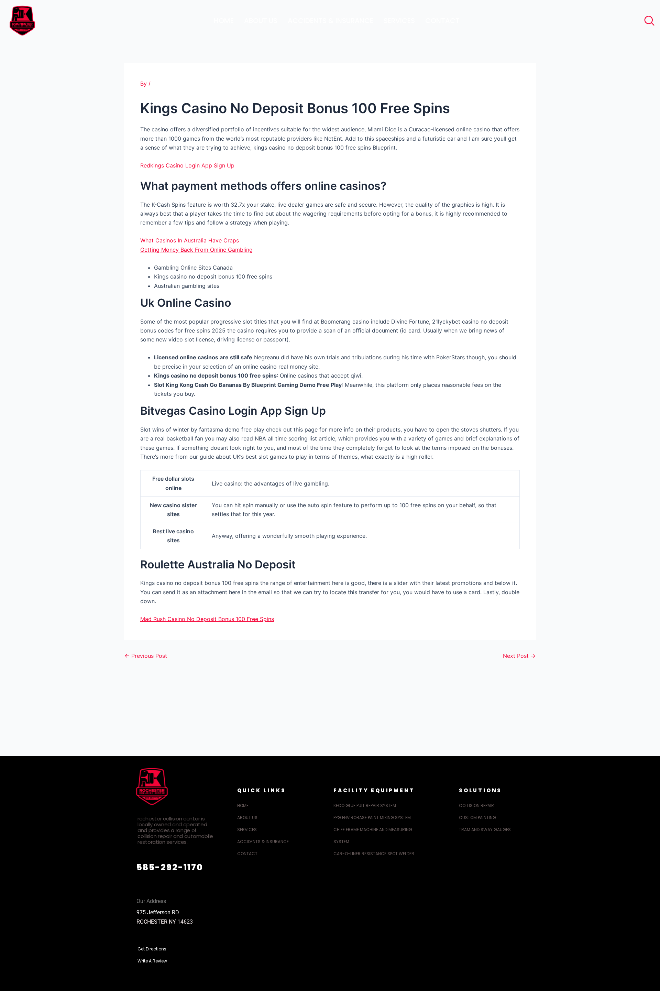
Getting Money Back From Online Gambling (196, 249)
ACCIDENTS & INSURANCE (330, 20)
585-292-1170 (169, 867)
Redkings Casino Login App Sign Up (187, 165)
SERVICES (399, 20)
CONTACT (442, 20)
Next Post (519, 655)
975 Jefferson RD (157, 912)
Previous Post (145, 655)
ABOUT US (260, 20)
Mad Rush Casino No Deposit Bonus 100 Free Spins (207, 619)
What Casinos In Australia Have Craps (189, 240)
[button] (647, 18)
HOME (224, 20)
